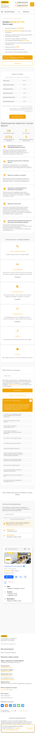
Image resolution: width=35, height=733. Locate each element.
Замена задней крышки (8, 88)
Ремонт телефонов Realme (8, 652)
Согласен (30, 728)
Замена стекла (6, 80)
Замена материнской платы (9, 97)
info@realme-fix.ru (6, 675)
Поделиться (2, 705)
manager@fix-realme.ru (7, 679)
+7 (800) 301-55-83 (22, 2)
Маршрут (10, 576)
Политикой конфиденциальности (17, 519)
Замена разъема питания (8, 101)
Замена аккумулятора (8, 93)
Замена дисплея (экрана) (8, 84)
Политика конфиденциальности (17, 718)
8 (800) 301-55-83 (6, 671)
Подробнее (17, 277)
